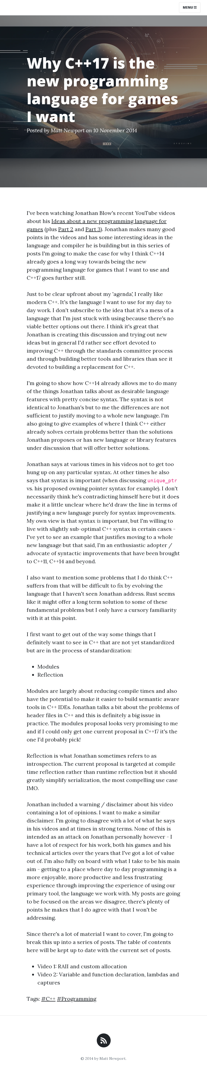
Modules (48, 666)
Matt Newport (68, 130)
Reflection (50, 674)
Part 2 (65, 229)
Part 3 (93, 229)
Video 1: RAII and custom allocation (82, 966)
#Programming (76, 998)
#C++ (48, 998)
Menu (188, 7)
